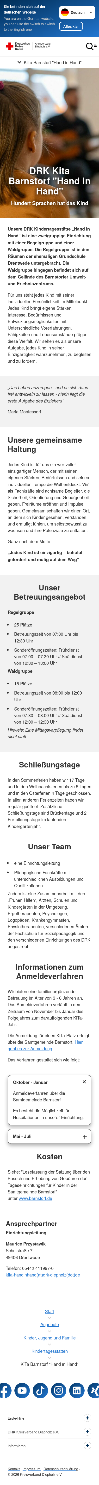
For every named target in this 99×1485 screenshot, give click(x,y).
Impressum (32, 1468)
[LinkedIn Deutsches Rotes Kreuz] (77, 1390)
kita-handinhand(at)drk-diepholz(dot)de (43, 1274)
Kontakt (14, 1468)
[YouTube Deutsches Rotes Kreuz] (22, 1390)
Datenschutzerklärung (60, 1468)
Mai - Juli (22, 1136)
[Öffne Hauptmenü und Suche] (91, 46)
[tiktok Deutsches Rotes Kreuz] (40, 1390)
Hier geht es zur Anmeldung (45, 1045)
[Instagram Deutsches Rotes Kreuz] (58, 1390)
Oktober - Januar (30, 1082)
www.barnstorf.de (35, 1198)
